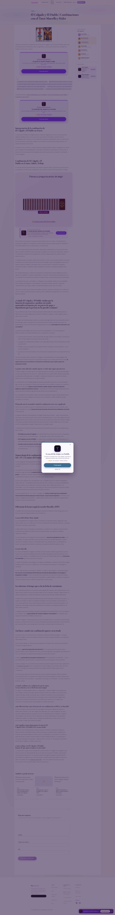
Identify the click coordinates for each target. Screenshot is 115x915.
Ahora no (57, 469)
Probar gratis (57, 465)
